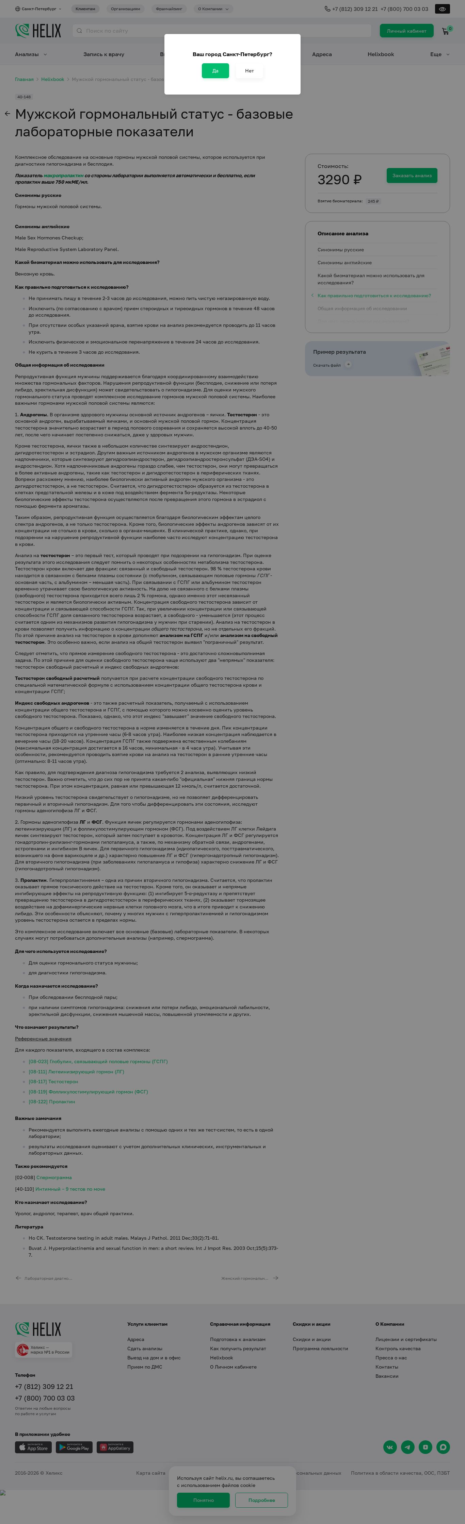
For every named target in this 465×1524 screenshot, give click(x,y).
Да (215, 70)
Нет (249, 70)
